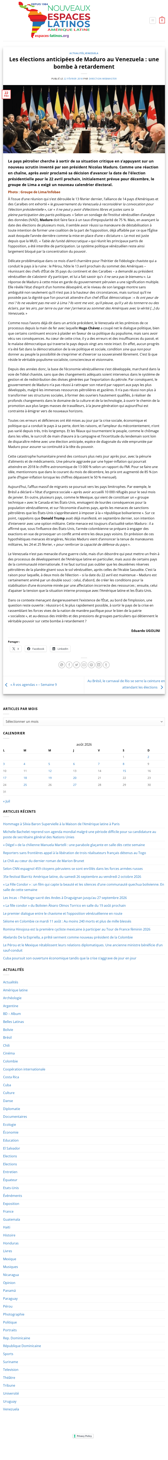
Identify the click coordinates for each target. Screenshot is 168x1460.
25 (25, 785)
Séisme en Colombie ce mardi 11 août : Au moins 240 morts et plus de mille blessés (67, 921)
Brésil (7, 1037)
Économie (10, 1132)
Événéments (12, 1195)
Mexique (9, 1259)
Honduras (11, 1243)
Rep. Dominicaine (16, 1338)
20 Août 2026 (153, 1448)
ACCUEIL (11, 1448)
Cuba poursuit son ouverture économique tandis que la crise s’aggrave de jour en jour (69, 958)
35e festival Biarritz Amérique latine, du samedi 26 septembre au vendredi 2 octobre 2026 (72, 876)
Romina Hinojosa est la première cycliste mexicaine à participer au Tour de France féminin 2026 (76, 929)
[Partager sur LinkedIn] (98, 664)
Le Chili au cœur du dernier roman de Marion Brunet (43, 861)
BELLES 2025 (80, 1448)
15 (124, 771)
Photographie (13, 1314)
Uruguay (9, 1401)
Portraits (10, 1330)
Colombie (10, 1061)
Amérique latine (15, 990)
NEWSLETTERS (39, 1448)
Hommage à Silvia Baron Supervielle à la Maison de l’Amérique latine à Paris (61, 824)
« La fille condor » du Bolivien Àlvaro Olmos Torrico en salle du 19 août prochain (64, 905)
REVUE (23, 1448)
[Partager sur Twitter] (76, 664)
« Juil (6, 801)
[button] (152, 20)
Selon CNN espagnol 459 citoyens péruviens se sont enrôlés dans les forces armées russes (73, 868)
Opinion (9, 1282)
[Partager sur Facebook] (69, 664)
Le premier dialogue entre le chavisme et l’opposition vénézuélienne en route (62, 913)
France (8, 1211)
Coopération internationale (24, 1069)
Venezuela (92, 53)
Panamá (9, 1290)
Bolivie (8, 1029)
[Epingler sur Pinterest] (91, 664)
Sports (8, 1354)
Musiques (10, 1267)
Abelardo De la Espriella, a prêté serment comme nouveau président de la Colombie (68, 937)
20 (74, 778)
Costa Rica (11, 1077)
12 (50, 771)
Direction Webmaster (103, 78)
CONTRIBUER (133, 1448)
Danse (8, 1101)
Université (11, 1393)
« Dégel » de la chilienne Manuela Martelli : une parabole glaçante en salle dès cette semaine (74, 845)
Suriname (10, 1362)
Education (11, 1140)
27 (74, 785)
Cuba (7, 1085)
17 (4, 778)
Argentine (10, 1006)
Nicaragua (11, 1275)
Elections (10, 1156)
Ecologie (9, 1124)
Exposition (11, 1203)
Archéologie (12, 998)
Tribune (9, 1385)
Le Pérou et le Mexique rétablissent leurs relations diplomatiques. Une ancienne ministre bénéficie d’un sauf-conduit (83, 948)
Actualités (76, 53)
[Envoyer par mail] (84, 664)
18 (25, 778)
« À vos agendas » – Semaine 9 (33, 684)
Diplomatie (11, 1109)
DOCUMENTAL (60, 1448)
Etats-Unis (11, 1188)
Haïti (6, 1227)
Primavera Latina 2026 (106, 1448)
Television (10, 1369)
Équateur (10, 1180)
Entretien (10, 1172)
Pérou (7, 1306)
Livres (7, 1251)
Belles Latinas (13, 1021)
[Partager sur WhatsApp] (61, 664)
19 (50, 778)
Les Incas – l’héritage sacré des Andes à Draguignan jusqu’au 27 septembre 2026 (65, 897)
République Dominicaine (22, 1346)
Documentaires (15, 1116)
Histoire (9, 1235)
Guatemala (11, 1219)
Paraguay (10, 1298)
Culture (9, 1093)
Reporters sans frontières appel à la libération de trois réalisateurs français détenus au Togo (74, 853)
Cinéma (9, 1053)
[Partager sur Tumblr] (106, 664)
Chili (6, 1045)
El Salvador (11, 1148)
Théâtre (9, 1377)
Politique (10, 1322)
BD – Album (12, 1013)
